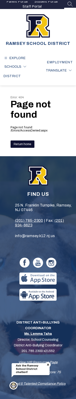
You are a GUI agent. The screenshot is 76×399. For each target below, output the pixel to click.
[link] (60, 62)
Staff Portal (32, 6)
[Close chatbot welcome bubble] (48, 364)
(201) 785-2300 (29, 220)
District (12, 76)
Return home (22, 144)
